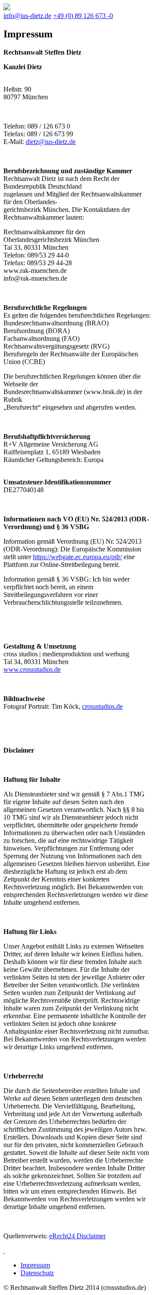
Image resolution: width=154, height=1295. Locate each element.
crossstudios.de (102, 706)
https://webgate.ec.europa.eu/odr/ (77, 556)
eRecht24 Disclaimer (77, 1236)
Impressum (35, 1265)
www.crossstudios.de (32, 669)
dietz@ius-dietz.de (51, 141)
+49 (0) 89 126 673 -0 (83, 15)
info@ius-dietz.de (27, 15)
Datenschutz (37, 1273)
